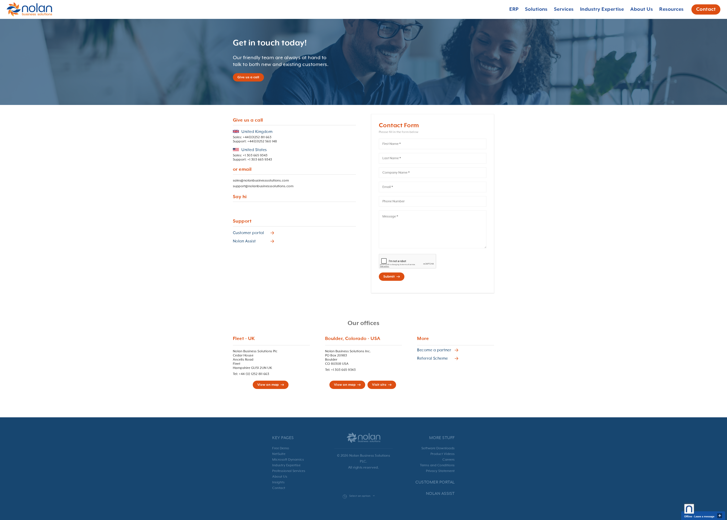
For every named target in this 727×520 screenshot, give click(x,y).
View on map (268, 385)
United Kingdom (256, 132)
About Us (279, 477)
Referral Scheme (432, 358)
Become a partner (434, 350)
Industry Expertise (286, 465)
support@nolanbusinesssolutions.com (263, 186)
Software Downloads (438, 448)
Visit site (379, 385)
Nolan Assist (244, 241)
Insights (278, 482)
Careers (448, 460)
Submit (389, 277)
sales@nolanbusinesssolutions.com (261, 180)
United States (253, 150)
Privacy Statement (440, 471)
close (719, 515)
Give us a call (248, 77)
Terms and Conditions (437, 465)
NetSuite (278, 454)
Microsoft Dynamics (288, 460)
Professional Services (288, 471)
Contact (706, 9)
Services (564, 9)
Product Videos (443, 454)
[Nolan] (29, 9)
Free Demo (280, 448)
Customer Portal (435, 482)
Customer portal (248, 233)
